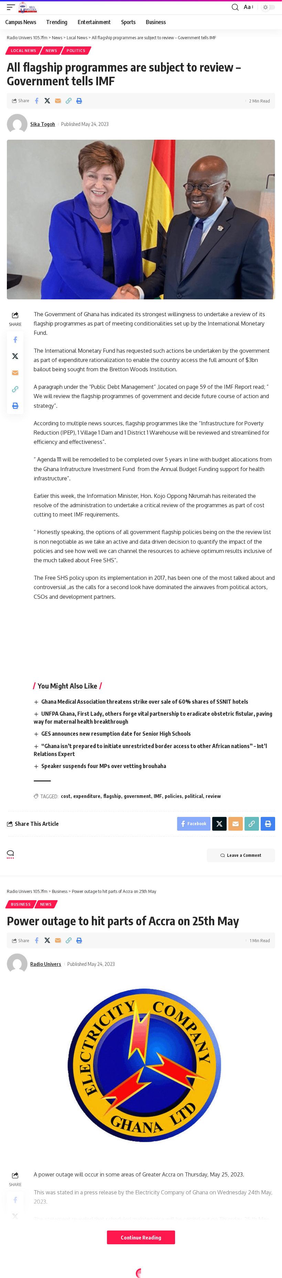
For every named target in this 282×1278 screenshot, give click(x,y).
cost (65, 796)
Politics (76, 51)
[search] (235, 7)
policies (173, 796)
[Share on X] (47, 100)
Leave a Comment (244, 855)
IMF (158, 796)
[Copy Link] (68, 100)
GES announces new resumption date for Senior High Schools (116, 733)
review (213, 796)
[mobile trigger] (13, 7)
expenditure (86, 796)
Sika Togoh (42, 124)
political (194, 796)
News (51, 51)
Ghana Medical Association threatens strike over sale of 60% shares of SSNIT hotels (144, 701)
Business (21, 904)
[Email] (58, 100)
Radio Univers (45, 964)
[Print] (79, 100)
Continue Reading (141, 1237)
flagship (112, 796)
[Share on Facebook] (36, 100)
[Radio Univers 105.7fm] (28, 7)
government (137, 796)
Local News (23, 51)
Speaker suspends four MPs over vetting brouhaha (103, 766)
